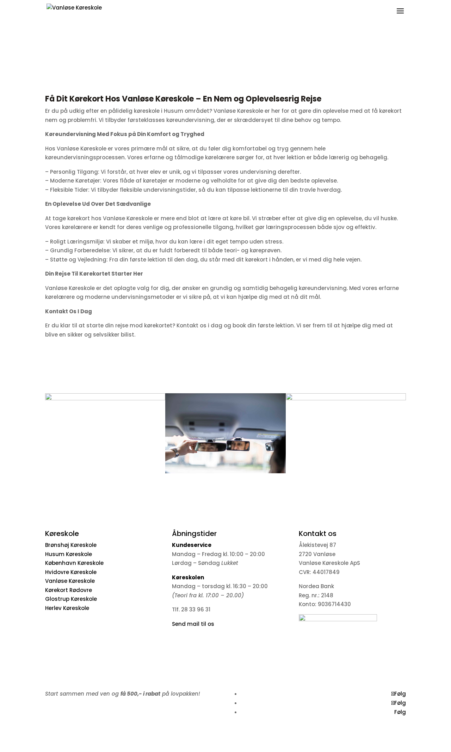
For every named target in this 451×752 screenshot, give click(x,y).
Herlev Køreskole (67, 608)
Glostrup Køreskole (71, 599)
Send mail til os (193, 624)
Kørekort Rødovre (68, 590)
